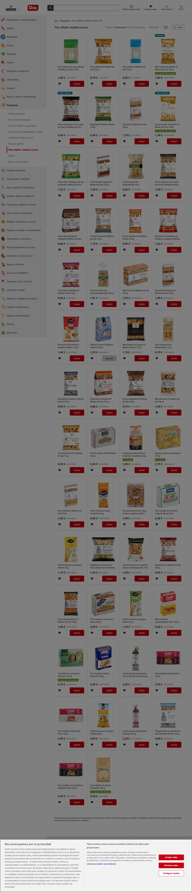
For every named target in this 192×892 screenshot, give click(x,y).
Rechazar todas (171, 865)
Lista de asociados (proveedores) (101, 863)
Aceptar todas (171, 857)
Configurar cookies (171, 873)
